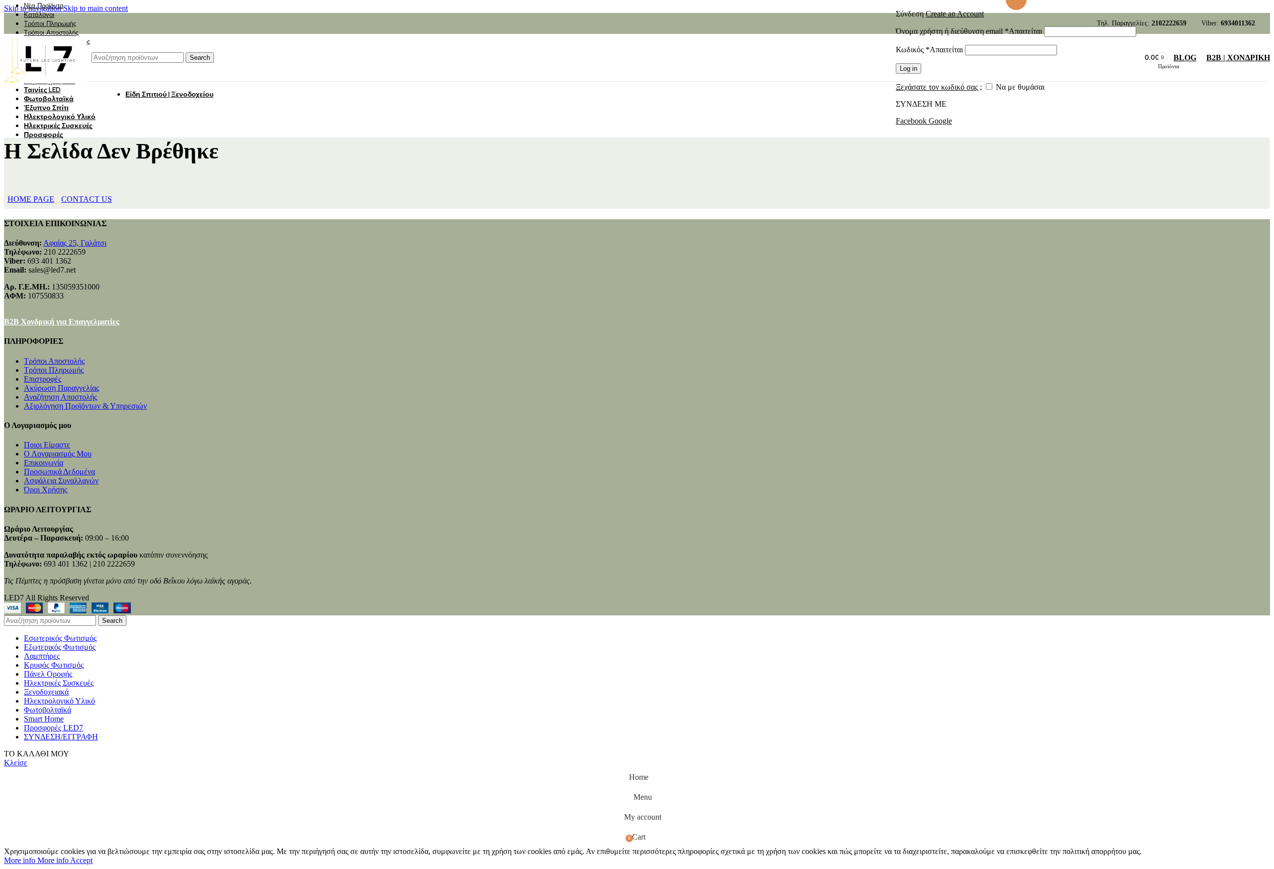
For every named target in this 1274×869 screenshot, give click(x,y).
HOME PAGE (30, 199)
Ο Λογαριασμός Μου (58, 453)
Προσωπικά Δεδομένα (59, 471)
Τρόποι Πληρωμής (54, 370)
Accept (81, 860)
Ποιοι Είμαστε (47, 444)
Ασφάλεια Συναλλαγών (61, 480)
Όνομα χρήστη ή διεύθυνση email (969, 31)
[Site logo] (45, 83)
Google (940, 121)
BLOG (1184, 57)
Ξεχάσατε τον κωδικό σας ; (939, 87)
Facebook (912, 121)
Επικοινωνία (43, 462)
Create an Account (955, 13)
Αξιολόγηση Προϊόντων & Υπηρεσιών (85, 406)
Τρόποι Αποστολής (54, 361)
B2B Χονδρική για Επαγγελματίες (61, 321)
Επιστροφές (42, 379)
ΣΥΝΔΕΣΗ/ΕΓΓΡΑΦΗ (61, 736)
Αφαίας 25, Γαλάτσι (74, 243)
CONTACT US (86, 199)
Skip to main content (95, 8)
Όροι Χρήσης (45, 489)
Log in (908, 68)
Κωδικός (929, 49)
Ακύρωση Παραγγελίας (61, 388)
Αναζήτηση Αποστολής (60, 397)
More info (36, 860)
